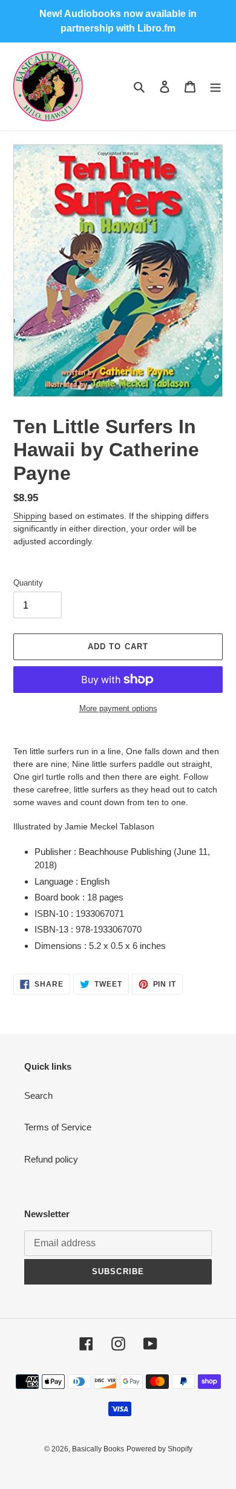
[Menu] (215, 86)
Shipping (30, 516)
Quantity (28, 582)
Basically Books (98, 1449)
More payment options (118, 708)
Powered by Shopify (159, 1449)
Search (38, 1095)
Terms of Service (57, 1127)
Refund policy (51, 1159)
